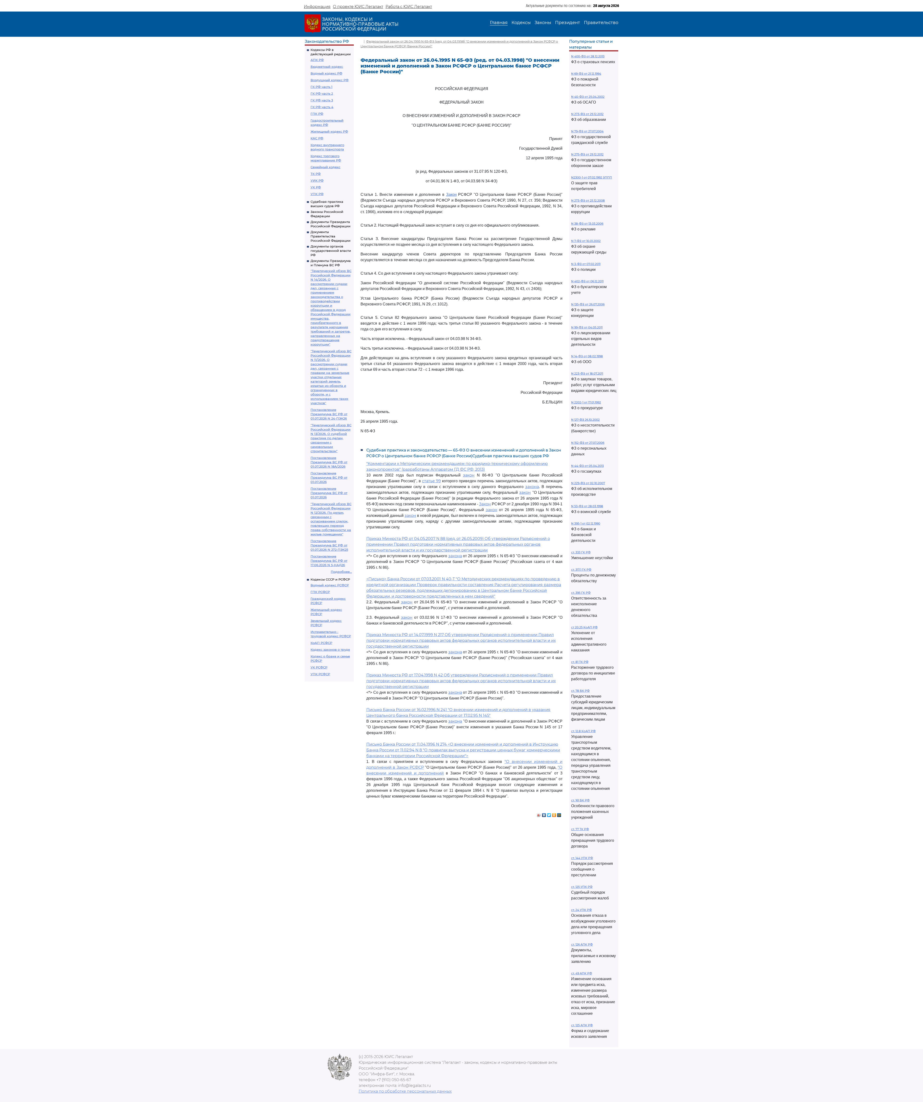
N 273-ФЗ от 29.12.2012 (587, 114)
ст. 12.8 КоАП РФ (583, 731)
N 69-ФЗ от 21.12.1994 (586, 73)
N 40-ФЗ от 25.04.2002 (588, 97)
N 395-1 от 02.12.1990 (585, 523)
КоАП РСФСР (321, 643)
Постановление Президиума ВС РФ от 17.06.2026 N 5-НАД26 (329, 560)
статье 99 (431, 481)
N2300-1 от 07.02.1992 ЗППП (591, 177)
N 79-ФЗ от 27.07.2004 (587, 131)
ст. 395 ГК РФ (581, 592)
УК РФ (316, 187)
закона (532, 486)
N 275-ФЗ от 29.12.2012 (587, 154)
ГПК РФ (317, 114)
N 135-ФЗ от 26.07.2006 (588, 304)
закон (468, 475)
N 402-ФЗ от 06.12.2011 (587, 281)
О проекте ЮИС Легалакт (358, 6)
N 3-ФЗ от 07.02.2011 (585, 264)
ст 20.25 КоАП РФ (584, 627)
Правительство (601, 22)
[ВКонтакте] (544, 814)
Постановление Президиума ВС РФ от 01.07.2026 (329, 477)
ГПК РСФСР (320, 592)
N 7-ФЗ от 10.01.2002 (586, 241)
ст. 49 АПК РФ (581, 973)
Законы (543, 22)
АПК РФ (317, 60)
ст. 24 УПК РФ (581, 910)
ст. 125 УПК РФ (581, 887)
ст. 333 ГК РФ (581, 552)
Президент (567, 22)
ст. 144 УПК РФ (582, 858)
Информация (317, 6)
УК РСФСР (319, 667)
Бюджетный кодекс (327, 66)
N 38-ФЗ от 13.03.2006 (587, 223)
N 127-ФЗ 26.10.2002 (585, 419)
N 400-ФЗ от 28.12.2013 (588, 56)
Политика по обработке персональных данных (405, 1091)
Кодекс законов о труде (330, 649)
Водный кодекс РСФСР (330, 585)
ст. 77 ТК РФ (580, 829)
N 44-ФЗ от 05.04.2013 (587, 466)
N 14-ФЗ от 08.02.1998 (587, 356)
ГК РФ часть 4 (322, 107)
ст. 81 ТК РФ (579, 662)
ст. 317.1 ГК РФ (581, 569)
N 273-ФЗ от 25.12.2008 (588, 200)
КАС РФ (317, 138)
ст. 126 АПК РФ (582, 944)
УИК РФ (317, 180)
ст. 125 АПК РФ (582, 1025)
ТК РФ (316, 174)
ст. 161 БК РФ (580, 800)
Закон (451, 194)
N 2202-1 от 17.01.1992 (586, 402)
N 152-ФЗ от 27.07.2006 (587, 443)
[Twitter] (549, 814)
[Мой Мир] (559, 814)
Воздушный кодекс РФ (330, 80)
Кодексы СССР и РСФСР (330, 579)
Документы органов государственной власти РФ (331, 250)
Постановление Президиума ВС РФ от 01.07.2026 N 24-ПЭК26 (329, 414)
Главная (499, 22)
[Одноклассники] (554, 814)
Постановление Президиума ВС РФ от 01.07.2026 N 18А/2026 (329, 462)
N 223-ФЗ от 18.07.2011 (587, 373)
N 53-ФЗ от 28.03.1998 (587, 506)
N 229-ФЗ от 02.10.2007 (588, 483)
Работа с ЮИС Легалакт (409, 6)
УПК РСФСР (320, 674)
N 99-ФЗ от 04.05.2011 (587, 327)
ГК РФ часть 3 (322, 100)
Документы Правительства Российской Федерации (330, 236)
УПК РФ (317, 194)
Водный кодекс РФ (326, 73)
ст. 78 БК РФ (580, 691)
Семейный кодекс (325, 167)
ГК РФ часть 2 (322, 93)
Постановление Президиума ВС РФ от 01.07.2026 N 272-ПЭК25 (329, 545)
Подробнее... (341, 572)
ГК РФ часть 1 (321, 87)
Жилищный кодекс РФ (329, 131)
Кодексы (521, 22)
